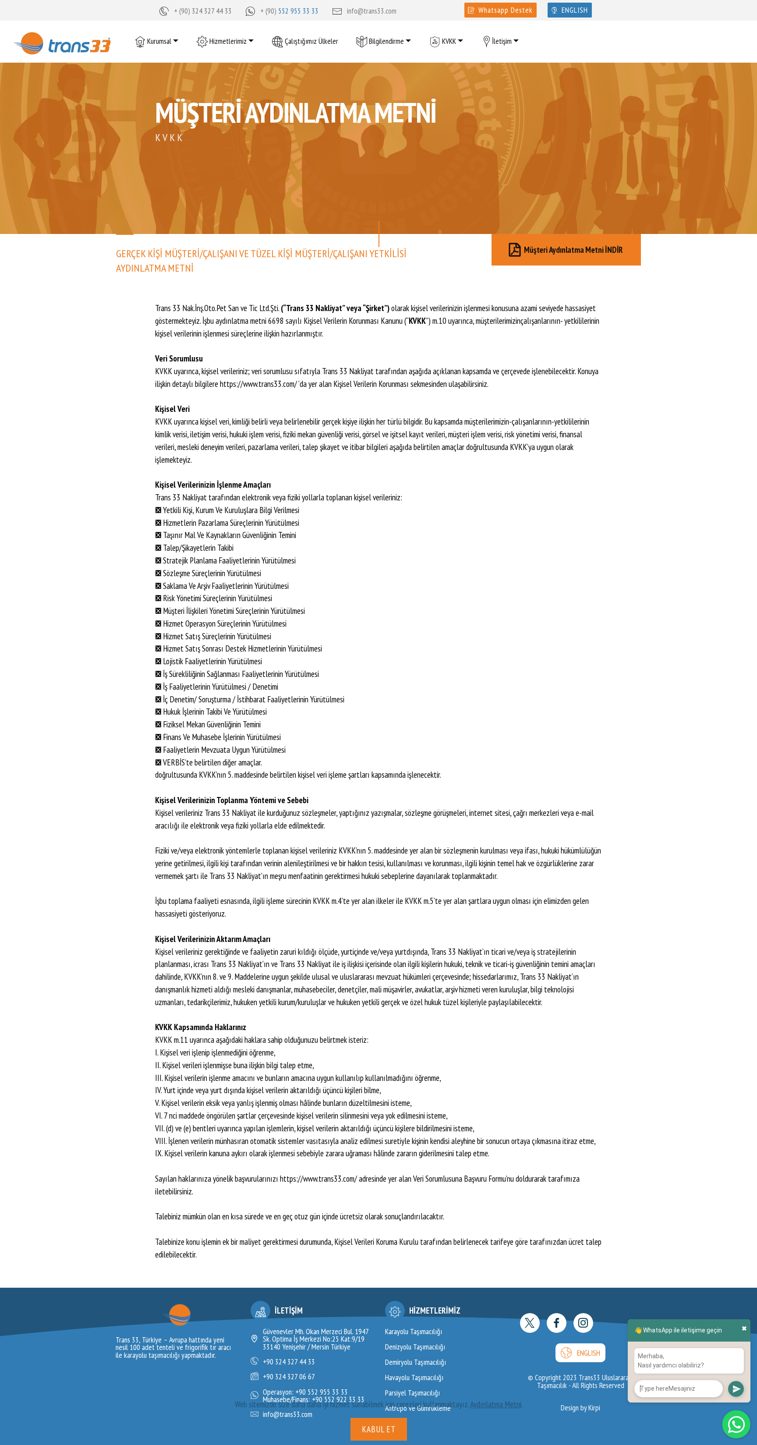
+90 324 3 (277, 1361)
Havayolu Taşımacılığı (414, 1377)
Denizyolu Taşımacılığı (415, 1347)
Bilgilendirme (385, 41)
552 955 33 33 (298, 11)
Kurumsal (158, 41)
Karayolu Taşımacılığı (413, 1331)
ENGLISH (589, 1353)
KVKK (448, 41)
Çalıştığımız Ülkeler (310, 41)
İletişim (502, 41)
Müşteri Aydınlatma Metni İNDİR (573, 249)
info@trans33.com (371, 11)
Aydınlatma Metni (495, 1404)
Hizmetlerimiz (227, 41)
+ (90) (183, 11)
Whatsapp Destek (505, 10)
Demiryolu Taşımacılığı (415, 1362)
